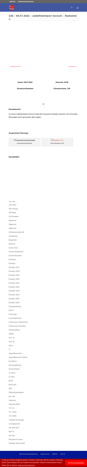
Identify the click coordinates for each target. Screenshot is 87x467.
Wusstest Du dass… (16, 439)
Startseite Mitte (14, 404)
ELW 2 (11, 310)
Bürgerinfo (13, 240)
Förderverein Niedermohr (18, 322)
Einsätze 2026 (14, 302)
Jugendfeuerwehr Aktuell (18, 357)
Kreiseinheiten (14, 369)
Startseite (12, 400)
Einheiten (12, 259)
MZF (10, 388)
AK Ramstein (14, 216)
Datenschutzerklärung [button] (26, 465)
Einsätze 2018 (14, 271)
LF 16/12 (12, 373)
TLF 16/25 (12, 412)
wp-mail (12, 435)
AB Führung (13, 209)
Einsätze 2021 (14, 283)
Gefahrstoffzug (14, 330)
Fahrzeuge (13, 314)
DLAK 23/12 (13, 248)
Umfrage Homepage (16, 420)
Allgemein (12, 220)
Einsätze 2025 (14, 299)
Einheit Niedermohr (16, 252)
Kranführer (13, 361)
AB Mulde (12, 212)
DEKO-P (12, 244)
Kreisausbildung (15, 365)
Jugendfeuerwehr (15, 353)
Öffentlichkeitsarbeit (16, 392)
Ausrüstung (13, 236)
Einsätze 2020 (14, 279)
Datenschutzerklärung (29, 454)
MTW (11, 381)
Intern (11, 346)
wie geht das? (14, 428)
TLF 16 (11, 408)
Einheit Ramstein (15, 256)
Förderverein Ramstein (17, 326)
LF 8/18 (11, 377)
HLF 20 (11, 342)
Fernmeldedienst (15, 318)
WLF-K (11, 431)
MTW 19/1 (12, 385)
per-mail (12, 396)
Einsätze (12, 263)
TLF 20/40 (12, 416)
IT (9, 349)
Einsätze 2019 (14, 275)
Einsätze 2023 (14, 291)
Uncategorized (14, 424)
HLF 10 (11, 338)
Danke (54, 454)
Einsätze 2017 (14, 267)
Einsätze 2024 (14, 295)
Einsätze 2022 (14, 287)
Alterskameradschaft (16, 232)
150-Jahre (12, 205)
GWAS (11, 334)
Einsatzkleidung (15, 306)
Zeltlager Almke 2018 (17, 443)
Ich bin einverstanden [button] (76, 463)
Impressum (45, 454)
